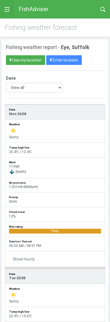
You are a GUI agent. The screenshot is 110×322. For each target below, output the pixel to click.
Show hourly (24, 259)
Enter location (65, 60)
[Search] (103, 9)
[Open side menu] (7, 9)
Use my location (26, 60)
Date (11, 78)
